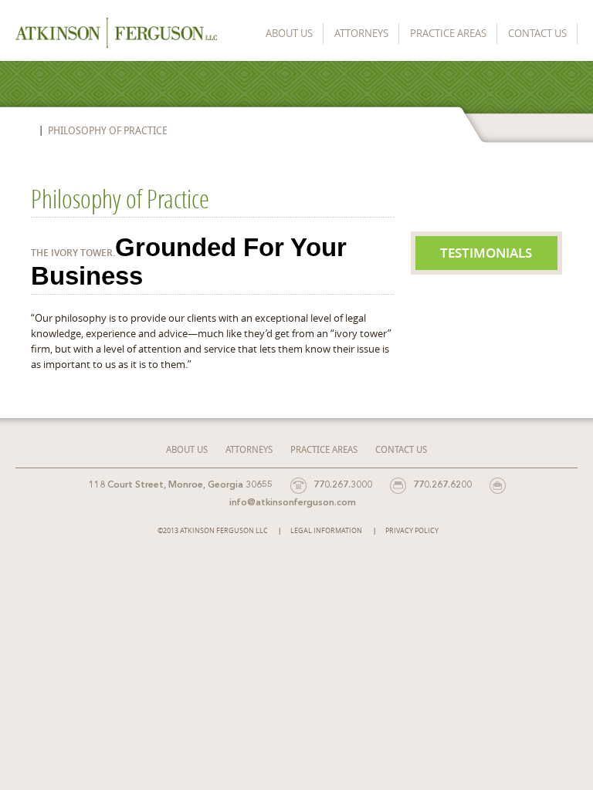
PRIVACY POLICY (412, 530)
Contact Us (537, 33)
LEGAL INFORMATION (326, 530)
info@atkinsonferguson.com (292, 503)
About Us (289, 33)
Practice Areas (448, 33)
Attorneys (361, 33)
